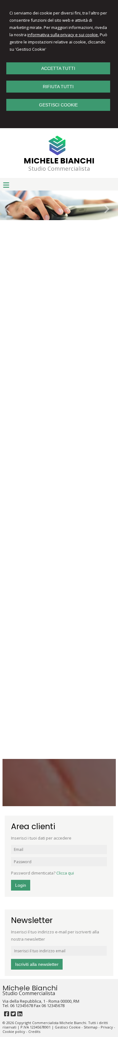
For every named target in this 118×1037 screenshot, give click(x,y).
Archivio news (100, 592)
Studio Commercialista (59, 168)
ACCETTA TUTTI (58, 68)
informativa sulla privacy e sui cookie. (63, 34)
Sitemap (91, 1027)
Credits (34, 1031)
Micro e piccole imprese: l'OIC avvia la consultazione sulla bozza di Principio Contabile (58, 637)
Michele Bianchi (59, 160)
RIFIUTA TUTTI (58, 86)
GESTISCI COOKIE (58, 104)
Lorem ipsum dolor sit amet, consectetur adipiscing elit (50, 380)
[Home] (57, 155)
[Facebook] (6, 1013)
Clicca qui (65, 873)
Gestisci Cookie (68, 1027)
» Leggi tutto (70, 272)
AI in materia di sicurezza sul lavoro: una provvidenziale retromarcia (49, 723)
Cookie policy (14, 1031)
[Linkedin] (19, 1013)
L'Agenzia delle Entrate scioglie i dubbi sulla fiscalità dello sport (54, 680)
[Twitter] (13, 1013)
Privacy (107, 1027)
